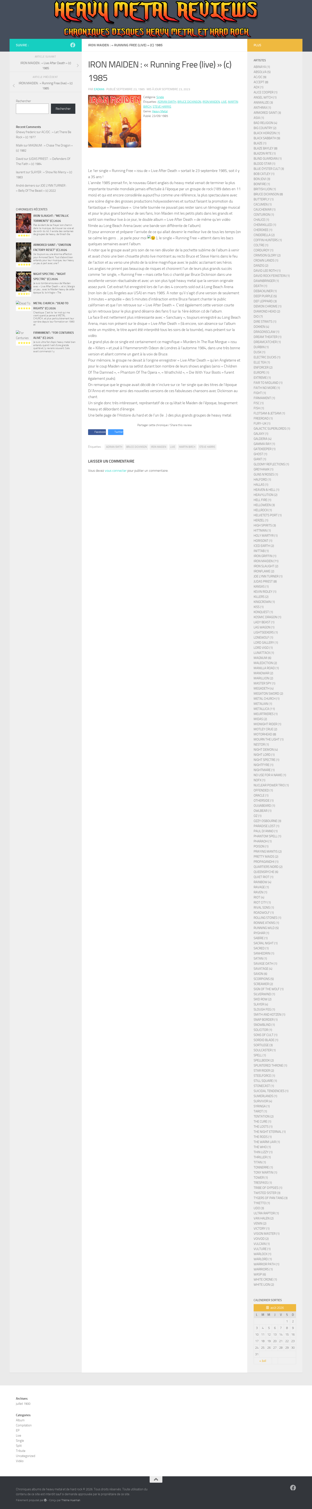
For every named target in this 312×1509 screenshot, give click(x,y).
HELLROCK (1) (263, 510)
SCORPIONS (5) (264, 979)
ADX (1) (258, 87)
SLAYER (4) (261, 1004)
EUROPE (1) (261, 372)
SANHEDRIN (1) (264, 953)
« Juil (262, 1361)
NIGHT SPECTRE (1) (266, 760)
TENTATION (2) (264, 1116)
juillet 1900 (23, 1404)
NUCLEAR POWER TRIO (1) (271, 785)
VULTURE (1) (262, 1249)
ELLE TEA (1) (262, 362)
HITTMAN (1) (262, 530)
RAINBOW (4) (262, 882)
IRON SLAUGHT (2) (266, 566)
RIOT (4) (259, 897)
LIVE (224, 102)
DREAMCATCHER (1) (267, 342)
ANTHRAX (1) (262, 108)
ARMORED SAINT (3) (267, 113)
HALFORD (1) (262, 479)
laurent (20, 172)
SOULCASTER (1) (265, 1050)
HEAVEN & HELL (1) (266, 490)
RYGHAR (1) (261, 933)
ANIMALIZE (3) (263, 102)
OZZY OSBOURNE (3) (267, 821)
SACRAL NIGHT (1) (266, 943)
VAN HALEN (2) (264, 1218)
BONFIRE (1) (262, 184)
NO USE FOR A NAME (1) (270, 775)
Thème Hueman (70, 1500)
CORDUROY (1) (263, 250)
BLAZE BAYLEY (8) (265, 148)
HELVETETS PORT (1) (268, 515)
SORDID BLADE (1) (266, 1040)
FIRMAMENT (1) (264, 398)
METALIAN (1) (263, 704)
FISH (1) (259, 408)
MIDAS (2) (260, 719)
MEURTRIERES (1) (266, 714)
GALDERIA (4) (262, 439)
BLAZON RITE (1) (265, 153)
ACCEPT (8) (261, 82)
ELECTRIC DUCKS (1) (267, 357)
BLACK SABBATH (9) (267, 138)
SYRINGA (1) (262, 1106)
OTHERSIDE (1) (264, 800)
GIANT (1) (260, 459)
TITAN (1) (260, 1162)
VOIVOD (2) (261, 1239)
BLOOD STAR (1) (264, 164)
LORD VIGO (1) (263, 648)
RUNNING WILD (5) (266, 928)
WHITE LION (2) (264, 1285)
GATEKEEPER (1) (264, 449)
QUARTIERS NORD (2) (268, 867)
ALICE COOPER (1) (265, 92)
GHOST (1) (260, 454)
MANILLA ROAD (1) (266, 668)
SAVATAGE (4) (263, 969)
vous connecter (115, 471)
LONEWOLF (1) (263, 637)
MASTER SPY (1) (264, 683)
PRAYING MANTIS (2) (268, 851)
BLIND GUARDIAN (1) (268, 158)
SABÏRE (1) (261, 938)
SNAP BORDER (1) (266, 1020)
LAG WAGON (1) (264, 627)
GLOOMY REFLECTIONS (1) (271, 464)
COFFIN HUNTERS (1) (268, 240)
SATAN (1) (260, 958)
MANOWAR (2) (263, 673)
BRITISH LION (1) (265, 189)
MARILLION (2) (263, 678)
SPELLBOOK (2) (264, 1060)
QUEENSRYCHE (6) (266, 872)
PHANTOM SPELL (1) (267, 836)
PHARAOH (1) (263, 841)
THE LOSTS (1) (263, 1127)
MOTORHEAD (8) (265, 734)
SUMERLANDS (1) (265, 1096)
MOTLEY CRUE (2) (265, 729)
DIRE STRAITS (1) (265, 322)
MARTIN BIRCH (187, 446)
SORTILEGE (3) (263, 1045)
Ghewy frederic (26, 132)
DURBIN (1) (261, 347)
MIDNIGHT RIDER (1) (267, 724)
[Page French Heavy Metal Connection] (72, 45)
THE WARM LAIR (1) (267, 1142)
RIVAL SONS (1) (264, 907)
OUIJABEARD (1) (264, 806)
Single (160, 97)
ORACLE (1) (261, 795)
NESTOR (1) (261, 744)
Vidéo (20, 1461)
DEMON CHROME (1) (267, 306)
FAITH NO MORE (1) (267, 388)
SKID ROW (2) (262, 999)
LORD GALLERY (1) (266, 643)
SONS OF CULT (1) (265, 1035)
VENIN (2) (260, 1223)
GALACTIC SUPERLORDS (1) (272, 429)
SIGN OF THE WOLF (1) (269, 989)
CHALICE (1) (261, 220)
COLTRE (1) (261, 245)
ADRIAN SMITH (166, 102)
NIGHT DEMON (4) (266, 750)
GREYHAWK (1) (263, 469)
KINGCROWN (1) (264, 602)
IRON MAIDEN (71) (266, 561)
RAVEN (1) (260, 892)
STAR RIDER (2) (264, 1071)
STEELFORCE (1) (264, 1076)
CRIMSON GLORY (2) (267, 255)
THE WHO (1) (262, 1147)
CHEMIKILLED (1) (265, 225)
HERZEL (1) (261, 520)
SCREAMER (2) (263, 984)
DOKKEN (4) (261, 327)
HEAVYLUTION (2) (265, 495)
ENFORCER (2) (263, 367)
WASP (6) (260, 1274)
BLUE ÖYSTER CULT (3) (269, 169)
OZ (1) (257, 816)
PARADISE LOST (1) (266, 826)
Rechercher (23, 101)
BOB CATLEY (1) (264, 174)
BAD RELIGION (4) (265, 123)
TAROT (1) (260, 1111)
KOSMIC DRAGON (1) (267, 617)
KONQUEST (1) (263, 612)
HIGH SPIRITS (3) (265, 525)
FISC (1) (259, 403)
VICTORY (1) (262, 1228)
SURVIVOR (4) (263, 1101)
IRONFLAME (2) (264, 571)
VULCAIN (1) (262, 1244)
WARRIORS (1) (263, 1269)
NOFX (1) (259, 780)
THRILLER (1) (262, 1157)
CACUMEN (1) (263, 204)
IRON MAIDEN (211, 102)
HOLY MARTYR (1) (266, 536)
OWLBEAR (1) (262, 811)
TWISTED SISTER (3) (267, 1193)
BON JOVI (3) (262, 179)
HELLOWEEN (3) (264, 505)
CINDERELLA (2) (264, 235)
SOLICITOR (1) (263, 1030)
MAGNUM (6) (262, 658)
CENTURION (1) (264, 215)
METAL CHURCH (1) (267, 699)
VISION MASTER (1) (267, 1234)
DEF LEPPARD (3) (265, 301)
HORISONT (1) (263, 541)
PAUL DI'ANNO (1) (266, 831)
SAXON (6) (260, 974)
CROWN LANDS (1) (266, 260)
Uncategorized (25, 1456)
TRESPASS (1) (263, 1183)
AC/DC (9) (260, 77)
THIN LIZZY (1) (263, 1152)
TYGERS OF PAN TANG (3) (271, 1198)
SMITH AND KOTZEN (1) (269, 1014)
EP (18, 1430)
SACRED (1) (261, 948)
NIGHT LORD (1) (264, 755)
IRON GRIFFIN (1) (265, 556)
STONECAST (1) (264, 1086)
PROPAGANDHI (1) (266, 862)
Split (19, 1446)
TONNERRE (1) (263, 1167)
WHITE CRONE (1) (265, 1279)
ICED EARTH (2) (264, 546)
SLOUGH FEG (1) (264, 1009)
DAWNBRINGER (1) (266, 281)
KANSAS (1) (261, 586)
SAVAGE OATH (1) (265, 964)
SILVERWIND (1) (264, 994)
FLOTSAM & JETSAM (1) (269, 413)
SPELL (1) (260, 1055)
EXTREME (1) (262, 378)
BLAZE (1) (260, 143)
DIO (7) (258, 316)
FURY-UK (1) (262, 423)
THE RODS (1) (263, 1137)
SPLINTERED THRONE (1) (270, 1065)
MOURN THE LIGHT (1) (269, 739)
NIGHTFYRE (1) (263, 765)
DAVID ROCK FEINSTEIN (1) (272, 276)
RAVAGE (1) (261, 887)
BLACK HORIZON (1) (267, 133)
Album (20, 1420)
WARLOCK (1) (262, 1254)
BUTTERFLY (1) (264, 199)
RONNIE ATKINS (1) (266, 923)
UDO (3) (259, 1208)
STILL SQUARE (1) (265, 1081)
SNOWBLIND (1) (264, 1025)
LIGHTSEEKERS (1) (266, 632)
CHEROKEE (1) (263, 230)
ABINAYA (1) (262, 67)
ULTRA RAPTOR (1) (266, 1213)
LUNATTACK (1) (264, 653)
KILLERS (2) (261, 597)
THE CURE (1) (262, 1121)
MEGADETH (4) (264, 688)
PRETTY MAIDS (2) (266, 857)
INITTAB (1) (261, 551)
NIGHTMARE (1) (264, 770)
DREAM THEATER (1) (267, 337)
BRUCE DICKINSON (189, 102)
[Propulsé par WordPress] (45, 1500)
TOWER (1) (261, 1178)
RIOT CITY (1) (262, 902)
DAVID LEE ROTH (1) (267, 271)
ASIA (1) (259, 118)
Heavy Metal (160, 111)
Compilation (24, 1425)
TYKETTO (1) (262, 1203)
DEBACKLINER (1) (265, 291)
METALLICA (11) (264, 709)
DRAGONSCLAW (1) (266, 332)
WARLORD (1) (263, 1259)
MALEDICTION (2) (265, 663)
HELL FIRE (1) (262, 500)
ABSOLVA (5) (262, 72)
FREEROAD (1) (263, 418)
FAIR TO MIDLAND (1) (268, 383)
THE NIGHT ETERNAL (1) (270, 1132)
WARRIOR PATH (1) (266, 1264)
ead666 (99, 89)
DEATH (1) (260, 286)
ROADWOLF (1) (264, 913)
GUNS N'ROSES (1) (266, 474)
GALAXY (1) (261, 434)
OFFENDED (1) (263, 790)
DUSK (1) (259, 352)
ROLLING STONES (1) (267, 918)
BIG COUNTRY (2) (265, 128)
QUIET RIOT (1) (263, 877)
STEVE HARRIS (162, 106)
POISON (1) (261, 846)
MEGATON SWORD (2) (268, 693)
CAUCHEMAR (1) (264, 209)
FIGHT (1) (260, 393)
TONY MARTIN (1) (265, 1172)
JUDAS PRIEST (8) (265, 581)
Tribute (20, 1451)
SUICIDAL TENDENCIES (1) (271, 1091)
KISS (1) (259, 607)
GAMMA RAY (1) (264, 444)
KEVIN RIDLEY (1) (265, 592)
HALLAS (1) (261, 485)
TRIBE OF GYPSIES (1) (268, 1188)
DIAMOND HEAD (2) (267, 311)
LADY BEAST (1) (264, 622)
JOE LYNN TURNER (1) (268, 576)
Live (18, 1435)
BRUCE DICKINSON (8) (268, 194)
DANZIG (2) (261, 265)
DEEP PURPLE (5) (265, 296)
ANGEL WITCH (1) (265, 97)
